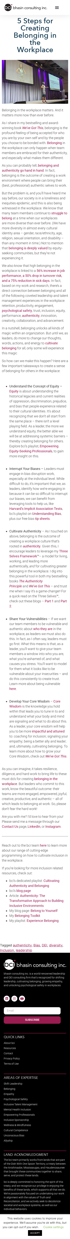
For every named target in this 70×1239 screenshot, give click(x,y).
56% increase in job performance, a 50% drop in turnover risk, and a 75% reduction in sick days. (33, 276)
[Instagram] (14, 999)
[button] (57, 7)
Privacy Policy (12, 1058)
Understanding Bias (46, 514)
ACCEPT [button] (35, 1232)
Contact (8, 1053)
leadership (24, 950)
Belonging (54, 143)
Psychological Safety (16, 1099)
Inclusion (7, 950)
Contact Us (10, 826)
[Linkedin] (7, 999)
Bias (36, 945)
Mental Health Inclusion (17, 1109)
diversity (55, 945)
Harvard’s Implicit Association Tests (35, 509)
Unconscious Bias (14, 1135)
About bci (9, 1042)
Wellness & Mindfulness (17, 1125)
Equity (13, 391)
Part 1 (49, 601)
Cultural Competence (16, 1130)
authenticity (22, 945)
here (43, 845)
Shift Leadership (13, 1083)
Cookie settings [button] (53, 1227)
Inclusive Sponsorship (16, 1119)
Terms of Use (11, 1063)
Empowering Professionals (19, 1114)
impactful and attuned (48, 731)
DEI (44, 945)
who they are (42, 629)
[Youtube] (22, 999)
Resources (10, 1048)
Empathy (9, 1094)
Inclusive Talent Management (21, 1104)
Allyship (8, 1140)
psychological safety (17, 311)
